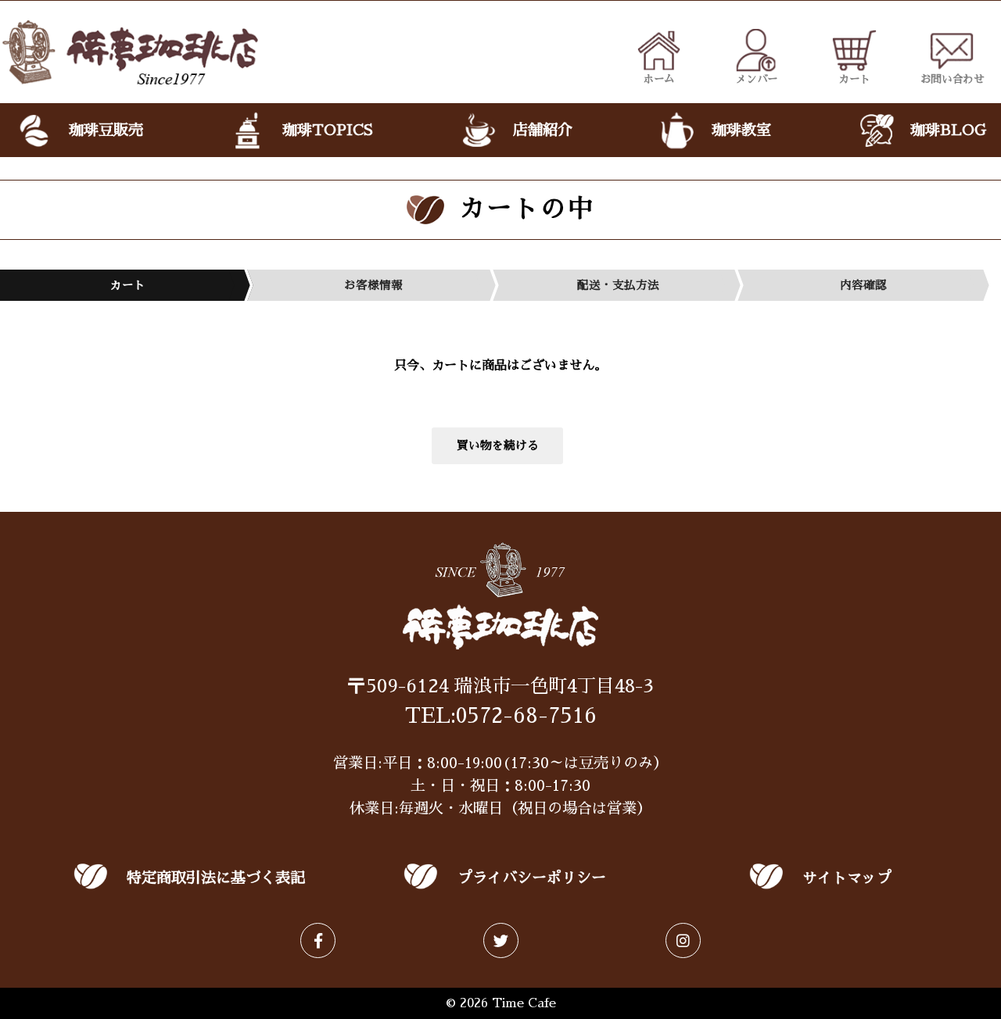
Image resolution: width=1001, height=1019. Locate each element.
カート (854, 78)
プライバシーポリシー (531, 878)
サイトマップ (847, 878)
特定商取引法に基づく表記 (216, 878)
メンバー (756, 78)
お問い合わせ (952, 78)
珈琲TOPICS (327, 130)
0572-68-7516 (526, 716)
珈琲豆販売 (106, 130)
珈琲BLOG (948, 130)
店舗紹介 (542, 130)
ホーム (659, 78)
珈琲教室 (741, 130)
